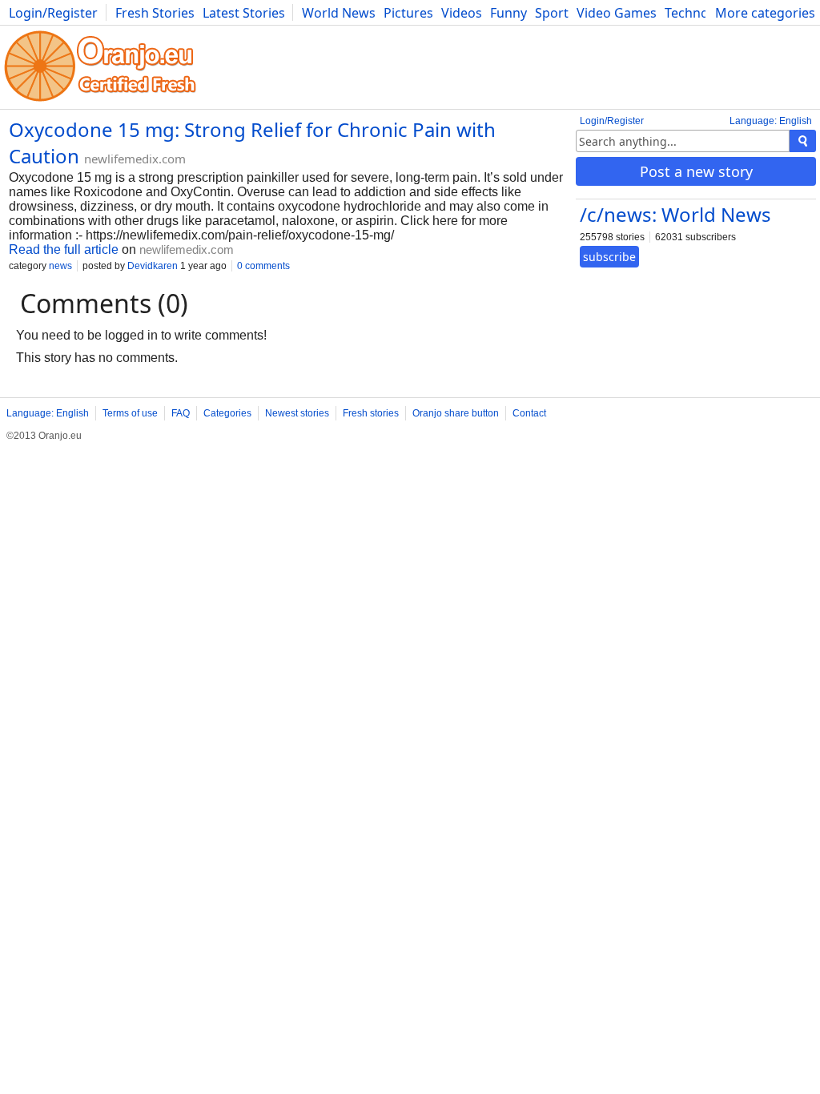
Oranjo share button (455, 413)
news (60, 265)
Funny (508, 13)
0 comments (263, 265)
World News (339, 13)
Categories (227, 413)
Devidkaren (152, 265)
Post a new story (696, 171)
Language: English (771, 121)
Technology (699, 13)
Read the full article (64, 249)
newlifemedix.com (135, 159)
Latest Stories (244, 13)
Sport (552, 13)
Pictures (408, 13)
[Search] (803, 141)
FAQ (180, 413)
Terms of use (130, 413)
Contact (529, 413)
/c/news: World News (675, 214)
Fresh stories (371, 413)
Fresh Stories (155, 13)
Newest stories (297, 413)
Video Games (617, 13)
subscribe (609, 256)
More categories (765, 13)
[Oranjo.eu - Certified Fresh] (100, 101)
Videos (461, 13)
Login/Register (53, 13)
